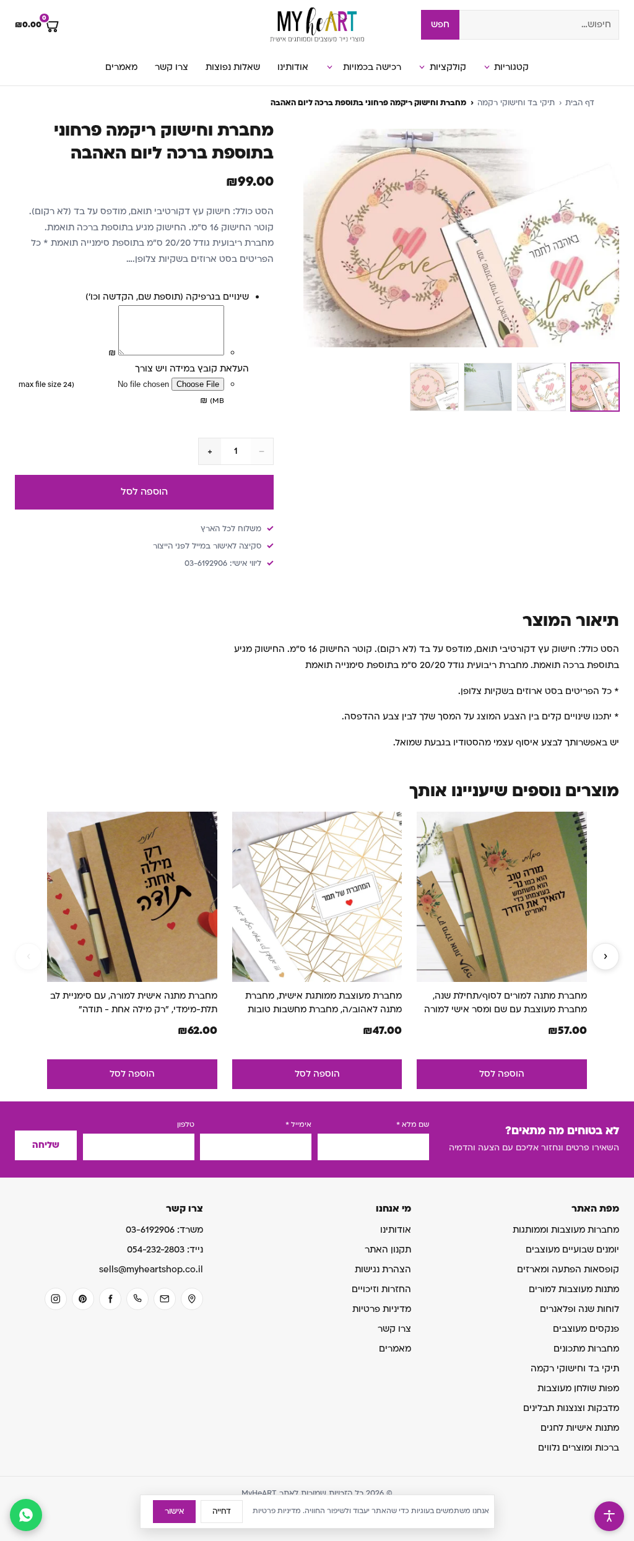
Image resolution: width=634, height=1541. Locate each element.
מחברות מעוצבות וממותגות (566, 1230)
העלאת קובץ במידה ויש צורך (192, 369)
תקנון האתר (388, 1250)
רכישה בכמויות (372, 67)
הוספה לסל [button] (501, 1074)
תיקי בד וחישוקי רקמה (516, 103)
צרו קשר (171, 67)
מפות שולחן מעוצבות (578, 1388)
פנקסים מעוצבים (586, 1329)
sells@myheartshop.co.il (151, 1269)
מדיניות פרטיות (381, 1309)
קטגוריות (511, 67)
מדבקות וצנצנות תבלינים (571, 1408)
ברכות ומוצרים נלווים (578, 1448)
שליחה (45, 1145)
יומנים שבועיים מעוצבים (572, 1250)
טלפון (185, 1124)
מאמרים (121, 67)
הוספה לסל (144, 491)
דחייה (221, 1511)
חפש (440, 24)
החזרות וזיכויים (381, 1289)
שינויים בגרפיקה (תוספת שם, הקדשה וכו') (167, 297)
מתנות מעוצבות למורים (574, 1289)
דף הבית (579, 103)
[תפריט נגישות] (609, 1516)
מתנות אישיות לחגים (580, 1428)
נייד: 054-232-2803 (165, 1250)
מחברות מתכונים (586, 1349)
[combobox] (539, 25)
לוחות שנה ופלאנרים (579, 1309)
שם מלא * (412, 1124)
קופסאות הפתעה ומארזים (568, 1269)
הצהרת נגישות (383, 1269)
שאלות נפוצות (233, 67)
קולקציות (448, 67)
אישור (174, 1511)
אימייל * (298, 1124)
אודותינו (292, 67)
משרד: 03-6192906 (164, 1230)
